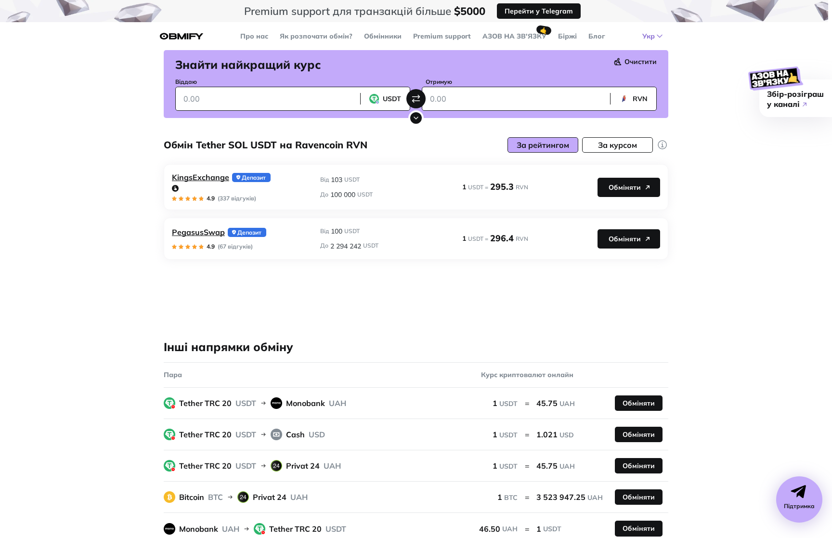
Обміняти (625, 187)
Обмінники (383, 36)
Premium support (442, 36)
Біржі (567, 36)
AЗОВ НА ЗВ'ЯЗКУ (514, 36)
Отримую (439, 81)
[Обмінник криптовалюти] (181, 36)
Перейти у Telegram (539, 11)
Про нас (254, 36)
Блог (596, 36)
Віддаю (186, 81)
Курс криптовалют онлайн (527, 374)
